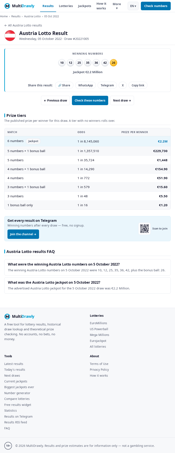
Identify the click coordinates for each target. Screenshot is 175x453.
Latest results (13, 364)
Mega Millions (99, 335)
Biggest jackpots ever (19, 387)
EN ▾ (133, 6)
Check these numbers (90, 100)
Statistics (10, 410)
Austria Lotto (32, 16)
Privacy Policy (99, 369)
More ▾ (117, 6)
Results (48, 6)
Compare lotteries (17, 399)
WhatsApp (85, 85)
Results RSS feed (15, 422)
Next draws (12, 375)
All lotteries (98, 346)
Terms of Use (99, 364)
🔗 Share (64, 85)
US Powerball (99, 329)
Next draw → (122, 100)
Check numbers (155, 6)
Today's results (14, 369)
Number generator (17, 393)
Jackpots (84, 6)
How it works (101, 5)
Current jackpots (15, 381)
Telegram (107, 85)
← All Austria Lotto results (23, 25)
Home (4, 16)
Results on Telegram (18, 416)
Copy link (138, 85)
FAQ (7, 428)
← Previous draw (55, 100)
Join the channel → (23, 234)
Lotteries (66, 6)
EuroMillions (98, 323)
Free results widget (17, 405)
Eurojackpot (98, 341)
